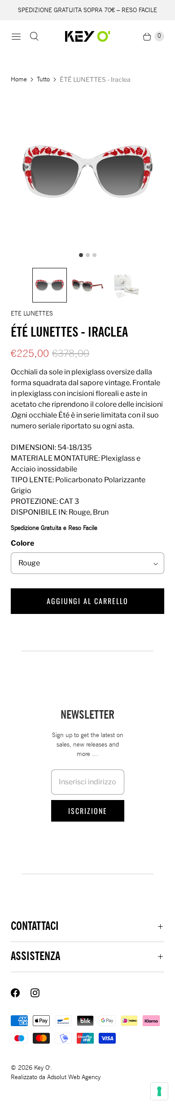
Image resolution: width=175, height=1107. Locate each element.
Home (19, 79)
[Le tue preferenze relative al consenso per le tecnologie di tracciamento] (159, 1091)
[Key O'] (87, 36)
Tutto (43, 79)
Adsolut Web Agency (74, 1077)
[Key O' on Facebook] (21, 993)
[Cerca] (34, 36)
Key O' (42, 1067)
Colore (22, 543)
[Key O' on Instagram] (40, 993)
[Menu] (16, 36)
